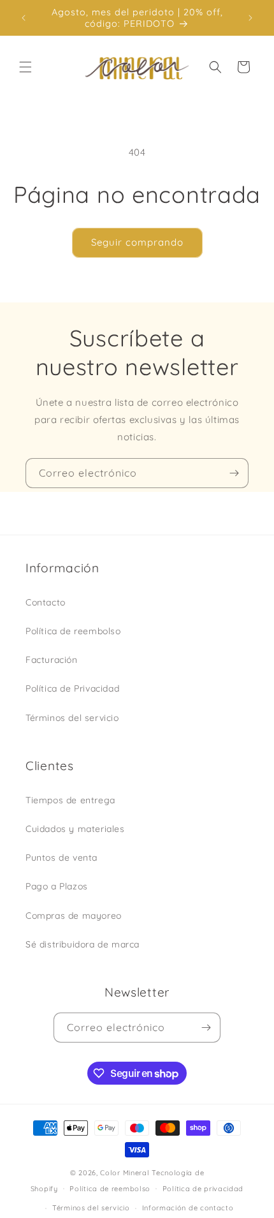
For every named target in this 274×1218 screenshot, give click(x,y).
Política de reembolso (73, 631)
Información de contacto (188, 1207)
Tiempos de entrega (70, 800)
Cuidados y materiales (75, 829)
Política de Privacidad (72, 688)
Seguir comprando (137, 242)
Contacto (45, 602)
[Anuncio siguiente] (250, 18)
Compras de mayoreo (73, 915)
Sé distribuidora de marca (82, 944)
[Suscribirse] (234, 473)
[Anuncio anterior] (24, 18)
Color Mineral (124, 1172)
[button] (25, 67)
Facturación (51, 659)
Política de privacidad (202, 1188)
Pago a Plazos (56, 886)
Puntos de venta (61, 857)
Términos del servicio (72, 718)
